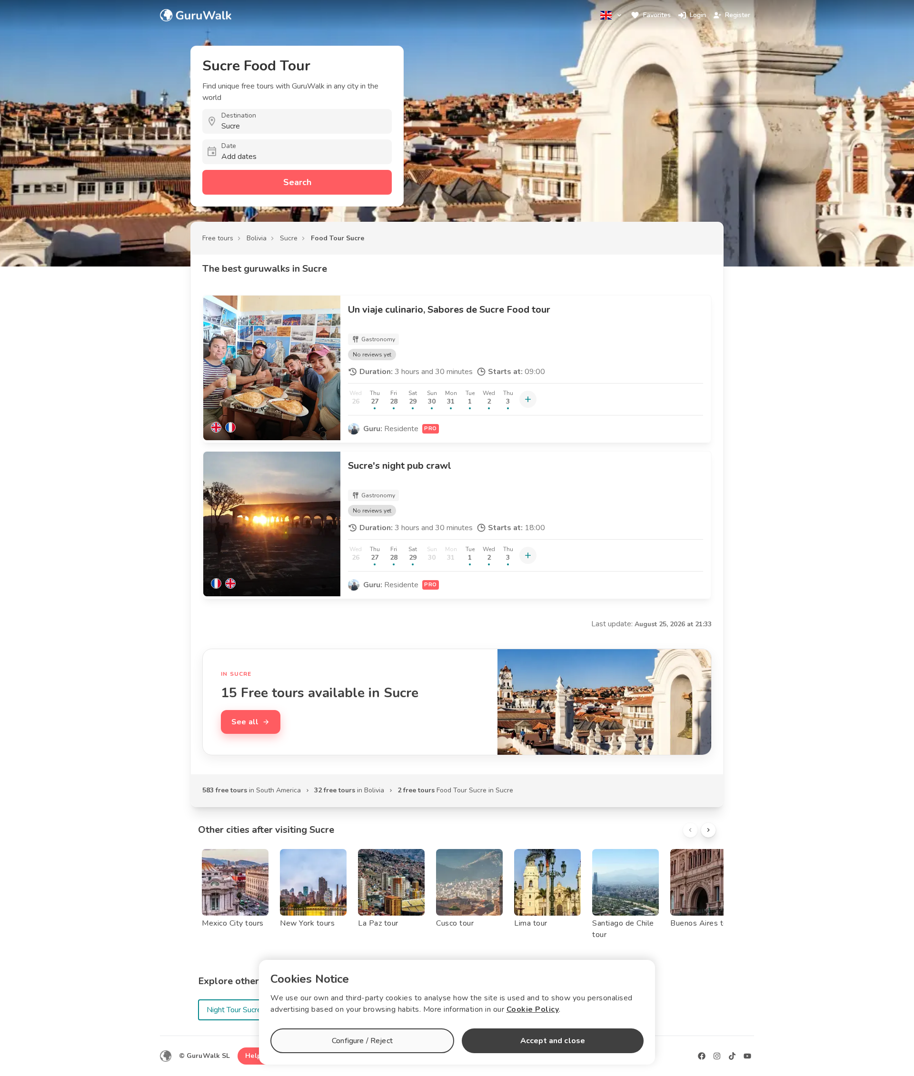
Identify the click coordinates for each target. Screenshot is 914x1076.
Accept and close (552, 1041)
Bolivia (257, 238)
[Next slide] (708, 830)
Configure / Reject (362, 1041)
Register (737, 15)
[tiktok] (732, 1056)
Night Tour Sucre (234, 1010)
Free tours (217, 238)
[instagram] (717, 1056)
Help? (255, 1055)
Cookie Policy (533, 1009)
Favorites (657, 15)
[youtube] (747, 1056)
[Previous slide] (690, 830)
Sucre (289, 238)
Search (297, 182)
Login (698, 15)
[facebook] (701, 1056)
